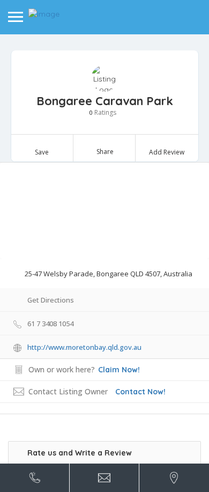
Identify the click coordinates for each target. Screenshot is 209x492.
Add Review (166, 152)
